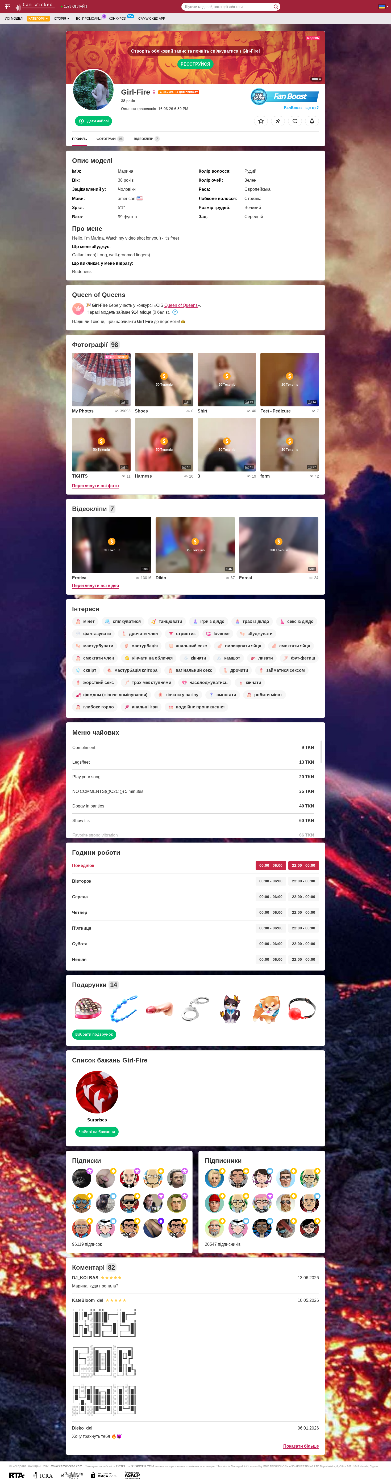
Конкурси (117, 18)
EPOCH (121, 1466)
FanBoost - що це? (301, 107)
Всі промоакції (89, 18)
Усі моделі (14, 18)
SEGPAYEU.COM (142, 1466)
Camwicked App (151, 18)
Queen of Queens (181, 305)
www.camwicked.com (66, 1466)
